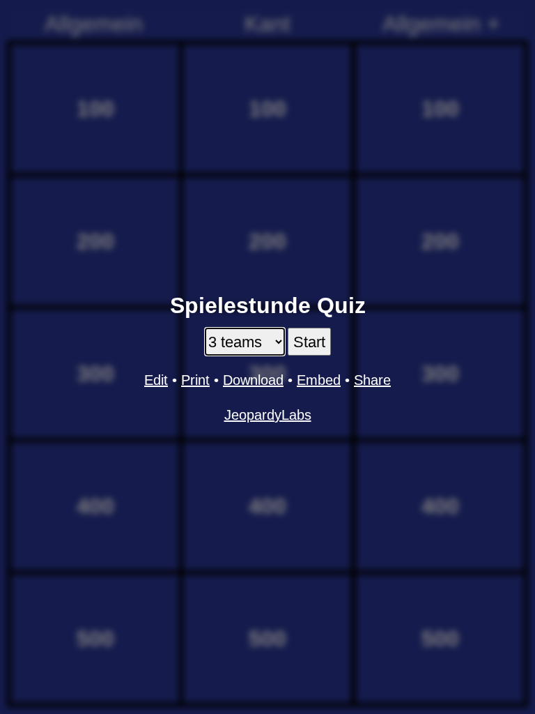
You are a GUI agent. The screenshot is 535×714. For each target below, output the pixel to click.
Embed (319, 380)
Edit (156, 380)
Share (372, 380)
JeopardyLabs (267, 415)
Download (253, 380)
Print (195, 380)
